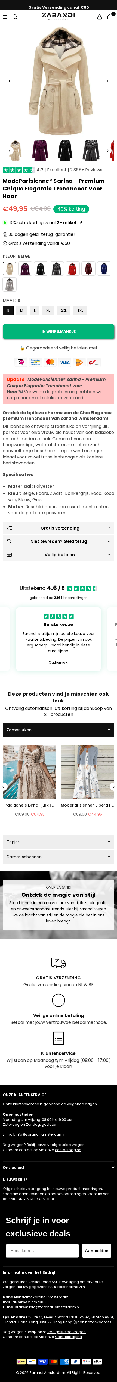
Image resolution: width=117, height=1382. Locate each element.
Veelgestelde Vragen (66, 1331)
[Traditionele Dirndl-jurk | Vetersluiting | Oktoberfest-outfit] (29, 772)
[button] (109, 17)
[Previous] (9, 81)
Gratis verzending (60, 528)
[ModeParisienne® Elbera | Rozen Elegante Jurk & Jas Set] (87, 772)
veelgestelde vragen (66, 1144)
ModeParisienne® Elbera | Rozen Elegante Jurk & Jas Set (87, 805)
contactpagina (68, 1149)
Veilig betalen (60, 555)
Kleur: (16, 256)
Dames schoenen (24, 857)
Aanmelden (97, 1250)
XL (48, 310)
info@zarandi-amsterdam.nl (41, 1134)
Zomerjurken (19, 730)
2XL (63, 310)
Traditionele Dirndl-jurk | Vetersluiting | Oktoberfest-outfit (29, 805)
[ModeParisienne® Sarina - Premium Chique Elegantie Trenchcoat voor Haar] (15, 150)
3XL (80, 310)
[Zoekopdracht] (15, 16)
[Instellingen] (99, 17)
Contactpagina (68, 1336)
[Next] (107, 81)
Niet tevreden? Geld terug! (59, 541)
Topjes (13, 842)
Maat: (11, 301)
